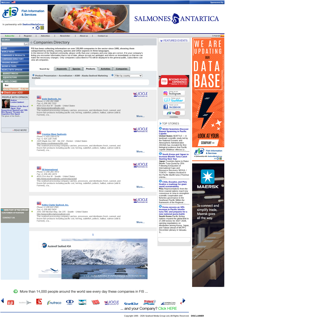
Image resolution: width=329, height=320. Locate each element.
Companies (121, 69)
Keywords (62, 69)
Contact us (9, 218)
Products (90, 69)
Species (76, 69)
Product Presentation (46, 75)
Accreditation (65, 75)
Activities (105, 69)
